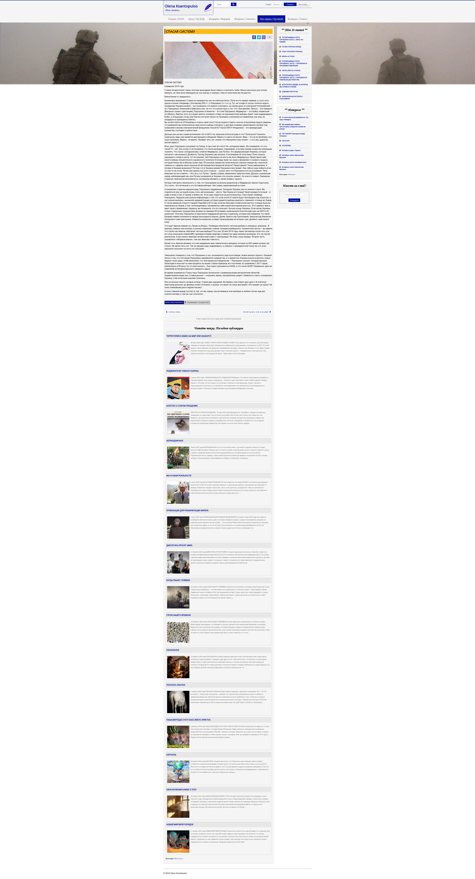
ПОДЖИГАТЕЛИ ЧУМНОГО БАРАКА (182, 371)
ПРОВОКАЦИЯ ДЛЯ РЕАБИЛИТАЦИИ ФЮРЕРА (187, 510)
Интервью (291, 174)
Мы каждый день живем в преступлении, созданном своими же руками (292, 127)
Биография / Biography (219, 18)
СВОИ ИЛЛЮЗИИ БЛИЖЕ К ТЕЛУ (181, 789)
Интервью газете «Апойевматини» (294, 162)
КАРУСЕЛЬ (171, 755)
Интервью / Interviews (244, 18)
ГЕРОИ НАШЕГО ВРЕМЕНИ (178, 615)
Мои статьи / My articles (271, 18)
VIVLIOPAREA (286, 145)
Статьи (268, 4)
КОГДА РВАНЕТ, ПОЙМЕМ (178, 580)
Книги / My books (196, 18)
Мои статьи (179, 858)
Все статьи (303, 4)
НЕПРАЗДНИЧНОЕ (174, 441)
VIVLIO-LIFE (286, 141)
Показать (290, 4)
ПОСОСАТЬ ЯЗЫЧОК (175, 685)
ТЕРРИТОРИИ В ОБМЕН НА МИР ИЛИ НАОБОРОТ (189, 336)
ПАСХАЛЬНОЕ (172, 650)
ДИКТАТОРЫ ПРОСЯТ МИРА (179, 545)
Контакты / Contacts (297, 18)
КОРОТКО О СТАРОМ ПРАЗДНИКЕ (182, 406)
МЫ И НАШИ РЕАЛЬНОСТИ (178, 475)
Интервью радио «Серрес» (291, 150)
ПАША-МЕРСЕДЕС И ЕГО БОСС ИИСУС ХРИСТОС (188, 720)
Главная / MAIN (176, 18)
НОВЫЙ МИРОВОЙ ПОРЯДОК (179, 824)
